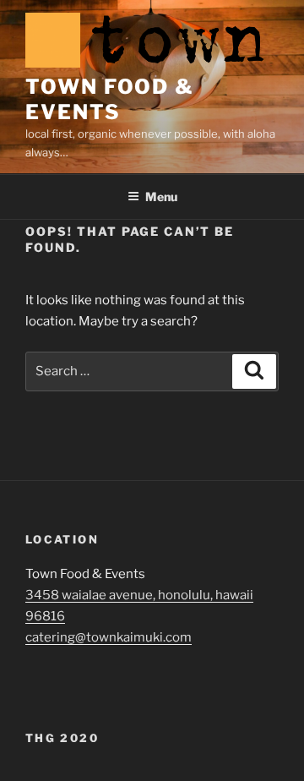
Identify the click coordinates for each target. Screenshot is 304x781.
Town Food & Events (109, 99)
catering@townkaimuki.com (108, 637)
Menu (161, 196)
